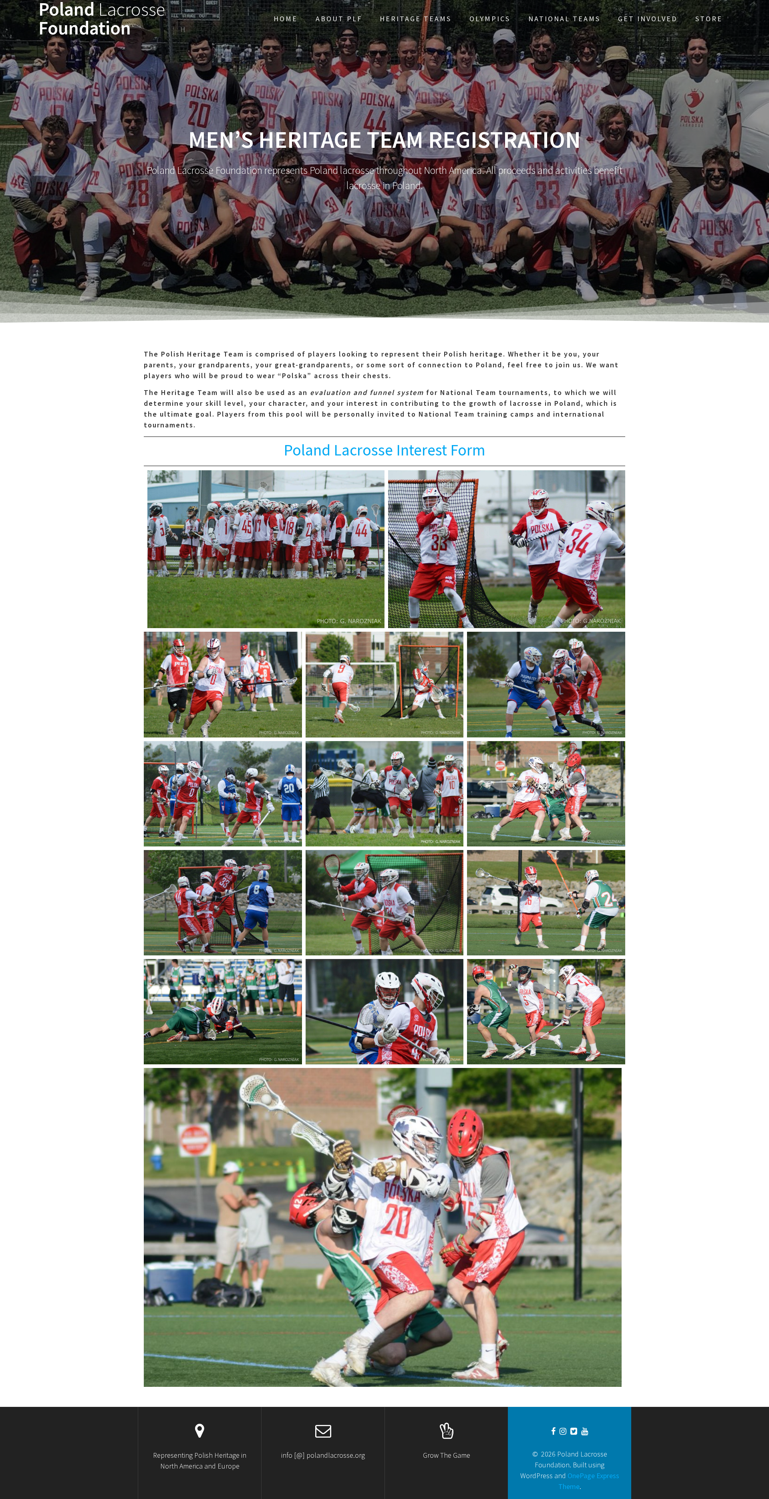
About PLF (339, 18)
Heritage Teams (415, 18)
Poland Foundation (101, 19)
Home (286, 18)
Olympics (489, 18)
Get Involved (647, 18)
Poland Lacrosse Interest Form (384, 450)
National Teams (564, 18)
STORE (709, 18)
